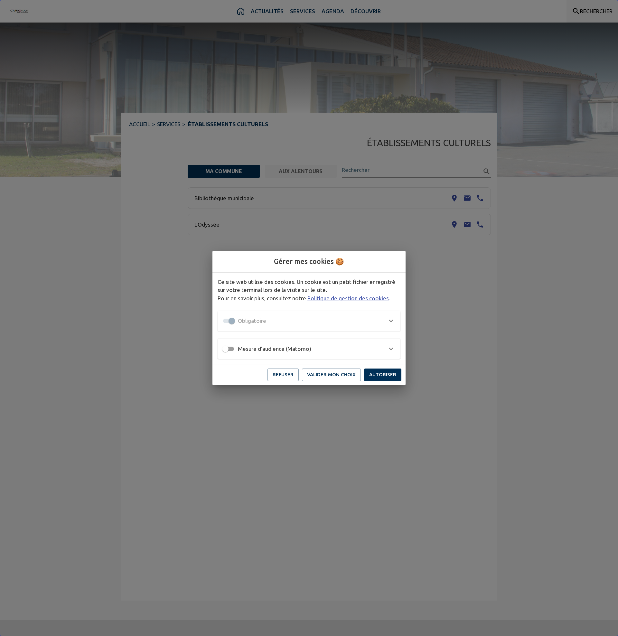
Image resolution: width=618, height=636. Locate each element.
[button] (309, 321)
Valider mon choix (331, 374)
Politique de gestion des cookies (348, 298)
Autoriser (382, 374)
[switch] (225, 349)
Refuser (283, 374)
